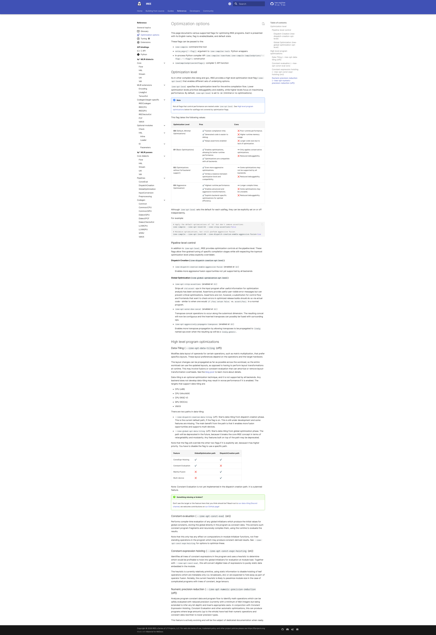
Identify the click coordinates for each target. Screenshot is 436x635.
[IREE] (139, 4)
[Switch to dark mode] (229, 4)
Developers (195, 11)
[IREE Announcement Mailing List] (292, 629)
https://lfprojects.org (256, 628)
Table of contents (278, 23)
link (212, 25)
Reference (181, 11)
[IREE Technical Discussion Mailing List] (297, 629)
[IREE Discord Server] (287, 629)
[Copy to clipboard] (262, 224)
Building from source (155, 11)
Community (208, 11)
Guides (171, 11)
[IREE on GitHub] (282, 629)
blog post (209, 372)
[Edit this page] (263, 23)
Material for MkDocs (154, 632)
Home (139, 11)
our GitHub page (212, 507)
